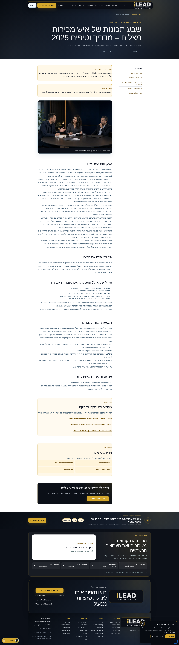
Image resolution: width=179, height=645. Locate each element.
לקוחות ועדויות (83, 622)
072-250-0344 (46, 618)
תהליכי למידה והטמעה (96, 630)
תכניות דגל (100, 628)
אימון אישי (99, 5)
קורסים (114, 5)
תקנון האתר (66, 628)
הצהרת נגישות (66, 633)
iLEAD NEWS (82, 628)
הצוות (74, 5)
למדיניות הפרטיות (170, 640)
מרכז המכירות (116, 625)
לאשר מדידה (170, 636)
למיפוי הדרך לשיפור (37, 520)
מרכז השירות (116, 628)
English (60, 5)
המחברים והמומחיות (81, 636)
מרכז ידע (82, 5)
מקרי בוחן (84, 625)
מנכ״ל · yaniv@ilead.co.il (44, 604)
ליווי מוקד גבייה (115, 633)
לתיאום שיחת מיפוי (46, 5)
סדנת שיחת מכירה (93, 463)
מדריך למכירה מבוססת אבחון (56, 463)
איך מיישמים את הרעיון (135, 78)
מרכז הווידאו (83, 630)
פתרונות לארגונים (115, 622)
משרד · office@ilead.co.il (43, 600)
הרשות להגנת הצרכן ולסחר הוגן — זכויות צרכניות (93, 431)
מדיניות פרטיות (66, 630)
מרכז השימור (116, 630)
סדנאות (122, 5)
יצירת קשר (67, 622)
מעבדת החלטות (98, 633)
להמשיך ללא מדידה (157, 636)
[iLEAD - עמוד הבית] (142, 5)
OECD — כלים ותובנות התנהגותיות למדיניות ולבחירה (91, 425)
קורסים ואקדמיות (98, 625)
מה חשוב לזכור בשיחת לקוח (134, 93)
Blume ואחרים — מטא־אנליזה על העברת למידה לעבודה (90, 419)
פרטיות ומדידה (45, 628)
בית (140, 15)
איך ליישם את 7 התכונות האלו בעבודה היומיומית (131, 83)
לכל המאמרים (56, 470)
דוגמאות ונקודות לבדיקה (135, 88)
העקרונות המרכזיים (136, 73)
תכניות (107, 5)
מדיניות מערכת (66, 625)
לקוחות (90, 5)
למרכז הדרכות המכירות (93, 470)
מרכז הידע (134, 15)
